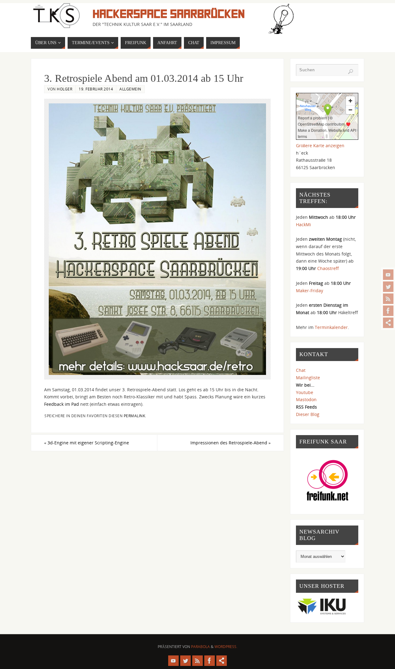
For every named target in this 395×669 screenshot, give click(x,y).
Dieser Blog (307, 414)
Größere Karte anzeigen (320, 145)
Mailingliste (308, 377)
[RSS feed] (388, 298)
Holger (64, 88)
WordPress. (225, 646)
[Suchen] (350, 72)
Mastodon (306, 399)
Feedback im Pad (61, 404)
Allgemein (130, 88)
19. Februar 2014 (96, 88)
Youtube (304, 392)
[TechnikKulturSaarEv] (388, 274)
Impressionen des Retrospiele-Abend (230, 443)
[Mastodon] (388, 323)
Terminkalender (331, 327)
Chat (301, 370)
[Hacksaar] (388, 286)
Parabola (200, 646)
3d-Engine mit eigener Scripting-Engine (86, 443)
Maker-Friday (309, 290)
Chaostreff (328, 268)
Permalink (134, 415)
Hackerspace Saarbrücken (169, 14)
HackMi (303, 224)
